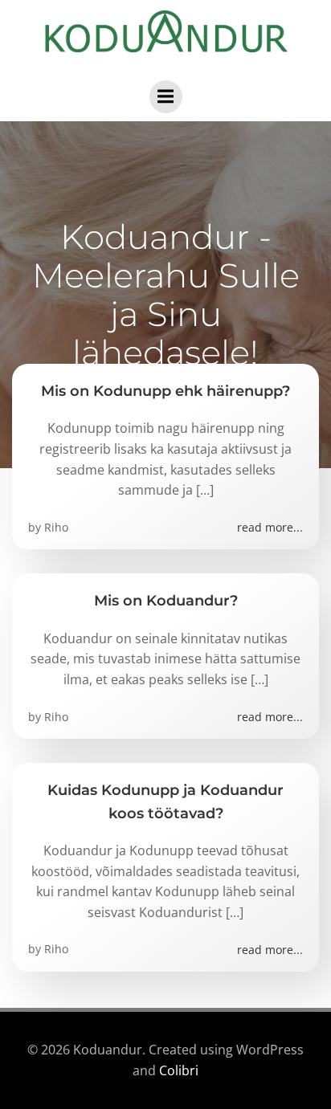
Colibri (178, 1070)
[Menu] (165, 96)
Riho (56, 527)
